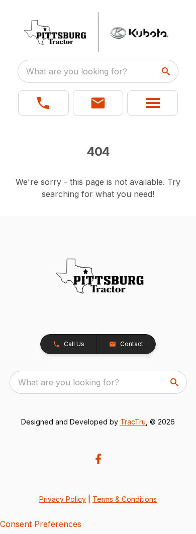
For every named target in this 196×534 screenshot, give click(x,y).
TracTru (133, 421)
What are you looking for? (76, 71)
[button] (43, 103)
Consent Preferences (40, 524)
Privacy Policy (62, 499)
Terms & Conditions (124, 499)
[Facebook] (98, 459)
